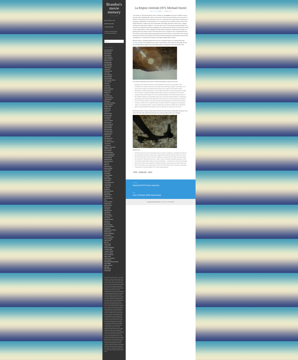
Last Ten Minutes (110, 305)
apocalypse (106, 291)
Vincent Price (106, 344)
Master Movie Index (109, 23)
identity (116, 284)
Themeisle (171, 201)
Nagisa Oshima (108, 194)
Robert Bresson (108, 66)
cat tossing (115, 330)
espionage (116, 309)
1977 (123, 305)
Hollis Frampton (108, 113)
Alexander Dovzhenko (109, 103)
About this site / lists (109, 20)
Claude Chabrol (108, 76)
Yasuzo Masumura (109, 182)
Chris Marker (107, 180)
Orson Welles (107, 263)
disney (121, 303)
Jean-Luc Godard (108, 120)
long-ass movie (116, 307)
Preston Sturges (108, 238)
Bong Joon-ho (107, 60)
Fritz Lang (106, 163)
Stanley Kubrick (108, 157)
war (105, 300)
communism (109, 340)
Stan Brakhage (108, 64)
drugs (110, 289)
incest (108, 335)
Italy (123, 284)
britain (109, 284)
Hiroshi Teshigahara (109, 247)
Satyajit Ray (107, 208)
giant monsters (110, 330)
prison (122, 296)
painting (119, 291)
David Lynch (107, 171)
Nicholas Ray (107, 207)
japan (105, 282)
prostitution (113, 332)
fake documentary (112, 323)
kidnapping (109, 293)
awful (108, 296)
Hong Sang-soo (121, 344)
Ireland (119, 346)
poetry (120, 305)
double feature (120, 298)
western (112, 289)
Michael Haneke (108, 126)
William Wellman (108, 265)
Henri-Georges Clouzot (109, 80)
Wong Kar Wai (107, 268)
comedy (110, 295)
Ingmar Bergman (108, 58)
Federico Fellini (108, 106)
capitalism (119, 330)
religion (113, 293)
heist (105, 318)
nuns (105, 349)
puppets (121, 328)
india (116, 310)
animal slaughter (119, 321)
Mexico (120, 295)
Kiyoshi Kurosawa (108, 161)
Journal (115, 325)
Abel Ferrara (107, 108)
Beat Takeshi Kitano (109, 156)
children (110, 291)
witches (111, 302)
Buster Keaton (107, 150)
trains (118, 293)
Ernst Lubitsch (107, 170)
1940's (116, 282)
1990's (105, 280)
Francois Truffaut (108, 253)
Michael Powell (108, 205)
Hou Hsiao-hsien (108, 133)
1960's (112, 280)
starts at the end (115, 326)
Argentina (120, 316)
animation (109, 280)
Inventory (106, 337)
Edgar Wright (107, 270)
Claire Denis (107, 101)
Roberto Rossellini (108, 219)
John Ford (106, 111)
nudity (105, 332)
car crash (120, 335)
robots (111, 298)
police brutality (113, 300)
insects (105, 335)
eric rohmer (106, 333)
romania (118, 340)
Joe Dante (106, 94)
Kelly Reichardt (108, 210)
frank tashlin (106, 348)
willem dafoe (106, 321)
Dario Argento (107, 55)
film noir (109, 337)
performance (106, 346)
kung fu (105, 305)
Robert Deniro (111, 339)
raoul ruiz (106, 307)
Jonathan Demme (108, 97)
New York (110, 287)
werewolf (111, 344)
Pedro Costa (107, 87)
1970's (122, 279)
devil (107, 312)
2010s (119, 277)
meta (105, 312)
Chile (120, 337)
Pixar (105, 200)
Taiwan (117, 335)
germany (106, 287)
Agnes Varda (107, 256)
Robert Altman (108, 51)
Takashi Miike (107, 186)
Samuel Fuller (107, 117)
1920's (110, 286)
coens (122, 346)
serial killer (110, 314)
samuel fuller (110, 307)
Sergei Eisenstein (108, 104)
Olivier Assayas (108, 57)
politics (122, 287)
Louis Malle (107, 177)
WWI (108, 323)
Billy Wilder (107, 267)
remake (105, 293)
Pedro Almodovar (108, 50)
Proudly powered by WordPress (153, 201)
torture (117, 323)
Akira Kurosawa (108, 159)
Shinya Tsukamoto (109, 254)
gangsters (115, 296)
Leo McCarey (107, 184)
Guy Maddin (107, 173)
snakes (113, 349)
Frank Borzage (108, 62)
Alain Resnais (107, 214)
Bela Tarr (106, 242)
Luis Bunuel (107, 69)
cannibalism (110, 312)
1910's (121, 318)
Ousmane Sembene (109, 226)
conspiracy (122, 332)
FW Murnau (107, 189)
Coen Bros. (107, 83)
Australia (121, 307)
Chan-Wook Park (108, 198)
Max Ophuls (107, 193)
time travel (108, 300)
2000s (105, 279)
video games (115, 333)
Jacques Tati (107, 246)
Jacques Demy (108, 99)
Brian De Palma (108, 96)
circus (112, 325)
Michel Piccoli (113, 337)
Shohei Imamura (108, 138)
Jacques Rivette (108, 216)
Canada (115, 298)
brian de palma (114, 346)
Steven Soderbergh (109, 233)
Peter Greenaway (108, 124)
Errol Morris (107, 187)
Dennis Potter (107, 203)
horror (108, 279)
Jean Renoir (107, 212)
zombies (118, 289)
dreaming (110, 310)
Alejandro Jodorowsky (109, 147)
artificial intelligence (108, 316)
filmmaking (109, 282)
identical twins (109, 349)
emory (117, 302)
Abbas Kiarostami (108, 152)
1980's (119, 279)
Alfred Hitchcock (108, 131)
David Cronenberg (108, 88)
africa (108, 286)
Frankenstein (115, 344)
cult (113, 310)
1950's (122, 280)
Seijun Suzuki (107, 240)
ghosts (105, 286)
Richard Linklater (108, 168)
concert (105, 323)
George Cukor (107, 90)
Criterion (118, 280)
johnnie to (106, 319)
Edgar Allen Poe (117, 339)
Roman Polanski (108, 201)
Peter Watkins (107, 260)
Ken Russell (107, 223)
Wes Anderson (108, 53)
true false (113, 284)
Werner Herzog (108, 129)
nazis (113, 295)
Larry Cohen (107, 85)
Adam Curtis (107, 92)
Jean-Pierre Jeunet (109, 141)
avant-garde (114, 286)
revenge (113, 287)
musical (121, 282)
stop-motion (106, 289)
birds (119, 284)
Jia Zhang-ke (107, 145)
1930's (118, 282)
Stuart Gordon (107, 122)
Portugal (115, 305)
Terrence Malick (108, 175)
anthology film (118, 300)
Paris (109, 328)
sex (120, 293)
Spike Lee (106, 164)
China (115, 289)
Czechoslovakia (113, 335)
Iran (118, 305)
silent (118, 286)
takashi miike (119, 325)
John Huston (107, 136)
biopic (110, 346)
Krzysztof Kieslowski (109, 154)
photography (117, 303)
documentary (115, 279)
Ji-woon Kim (107, 143)
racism (105, 296)
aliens (119, 287)
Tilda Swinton (114, 318)
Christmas (114, 314)
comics (107, 295)
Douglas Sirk (107, 228)
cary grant (109, 332)
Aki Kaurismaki (108, 148)
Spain (113, 298)
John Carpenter (108, 74)
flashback (120, 333)
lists (121, 284)
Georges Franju (108, 115)
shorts (111, 279)
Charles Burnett (108, 71)
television (106, 284)
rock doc (116, 287)
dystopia (119, 309)
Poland (118, 337)
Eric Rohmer (107, 217)
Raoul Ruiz (107, 221)
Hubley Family (107, 134)
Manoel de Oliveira (108, 191)
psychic (110, 326)
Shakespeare (108, 325)
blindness (120, 323)
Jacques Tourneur (108, 251)
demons (120, 302)
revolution (106, 309)
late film (118, 328)
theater (105, 302)
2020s (122, 277)
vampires (116, 291)
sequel (113, 282)
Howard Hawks (108, 127)
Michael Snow (107, 231)
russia (113, 291)
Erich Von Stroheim (109, 237)
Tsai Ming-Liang (108, 249)
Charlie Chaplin (108, 78)
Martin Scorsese (108, 224)
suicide (120, 286)
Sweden (118, 318)
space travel (117, 295)
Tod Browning (107, 67)
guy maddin (117, 332)
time (105, 325)
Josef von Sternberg (109, 258)
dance (116, 293)
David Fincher (107, 110)
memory (108, 302)
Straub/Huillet (107, 235)
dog (114, 310)
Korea (122, 300)
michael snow (142, 172)
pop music (119, 296)
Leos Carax (107, 73)
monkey (105, 330)
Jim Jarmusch (107, 140)
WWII (123, 291)
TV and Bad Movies (108, 27)
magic (115, 302)
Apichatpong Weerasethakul (111, 261)
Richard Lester (107, 166)
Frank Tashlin (107, 244)
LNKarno (111, 296)
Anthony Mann (108, 178)
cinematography (112, 321)
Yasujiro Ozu (107, 196)
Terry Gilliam (107, 119)
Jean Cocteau (107, 81)
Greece (121, 348)
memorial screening (117, 312)
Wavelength (136, 42)
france (115, 280)
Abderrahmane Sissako (110, 230)
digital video (106, 303)
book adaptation (112, 303)
